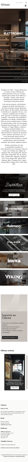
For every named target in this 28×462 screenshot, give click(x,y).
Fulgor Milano (21, 78)
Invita (25, 71)
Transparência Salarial (20, 456)
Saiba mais (15, 387)
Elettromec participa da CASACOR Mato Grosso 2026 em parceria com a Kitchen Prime (15, 383)
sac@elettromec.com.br (6, 424)
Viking (25, 81)
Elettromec (22, 67)
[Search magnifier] (26, 3)
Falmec (24, 74)
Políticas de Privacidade (8, 456)
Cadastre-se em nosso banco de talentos (10, 447)
